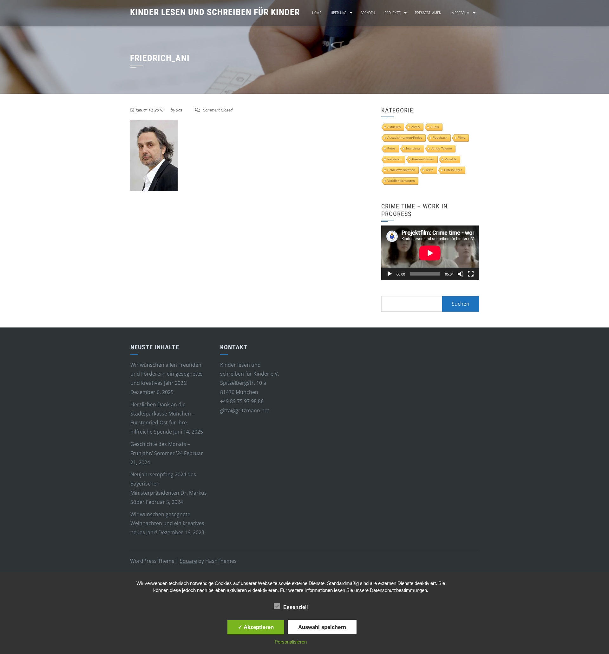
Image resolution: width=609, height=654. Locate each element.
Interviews (413, 148)
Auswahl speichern (322, 627)
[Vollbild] (471, 274)
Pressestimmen (428, 13)
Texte (430, 170)
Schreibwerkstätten (401, 170)
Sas (179, 110)
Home (316, 13)
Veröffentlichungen (401, 180)
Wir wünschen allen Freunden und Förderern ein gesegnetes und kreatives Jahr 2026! (166, 374)
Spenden (368, 13)
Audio (434, 127)
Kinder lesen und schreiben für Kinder (215, 12)
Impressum (460, 13)
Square (188, 560)
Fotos (391, 148)
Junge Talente (441, 148)
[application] (430, 252)
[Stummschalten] (460, 274)
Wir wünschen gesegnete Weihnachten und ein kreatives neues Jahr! (167, 523)
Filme (461, 137)
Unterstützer (453, 170)
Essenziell (295, 607)
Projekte (392, 13)
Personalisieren (291, 641)
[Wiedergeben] (389, 274)
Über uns (338, 13)
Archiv (415, 127)
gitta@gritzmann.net (244, 410)
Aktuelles (394, 127)
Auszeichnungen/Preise (404, 137)
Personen (394, 159)
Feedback (440, 137)
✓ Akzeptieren (256, 627)
